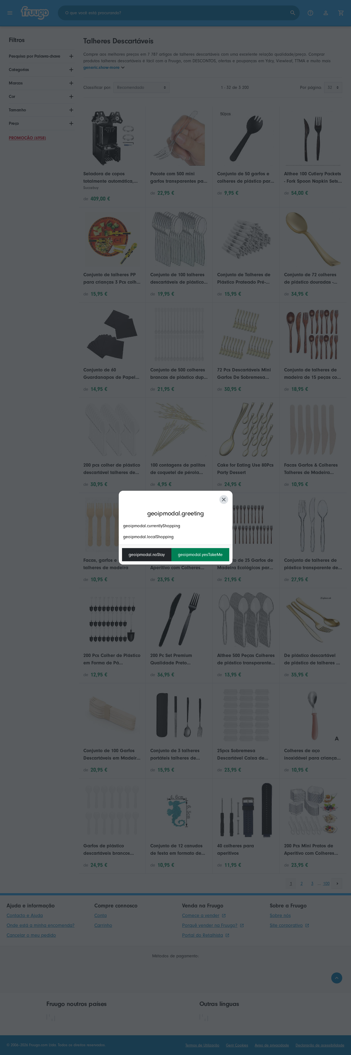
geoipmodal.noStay (147, 554)
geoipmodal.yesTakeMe (200, 554)
